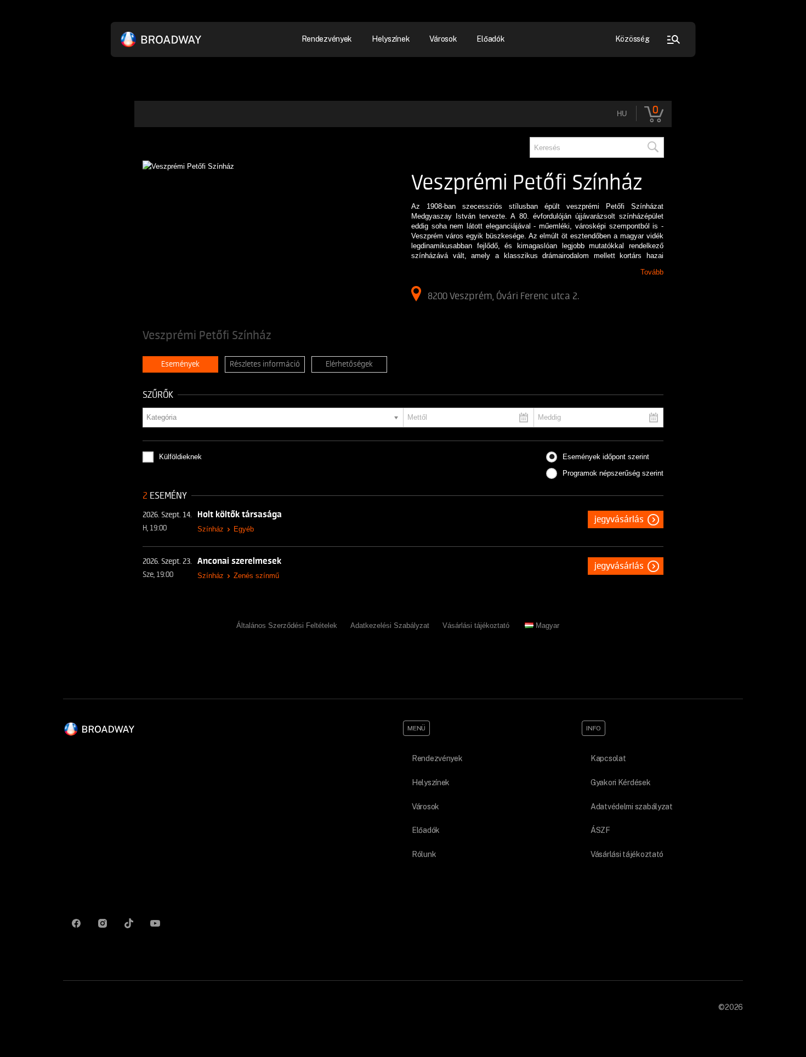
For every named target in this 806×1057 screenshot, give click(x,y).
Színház (210, 529)
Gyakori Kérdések (621, 782)
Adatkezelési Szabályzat (389, 625)
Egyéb (244, 529)
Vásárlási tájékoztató (475, 625)
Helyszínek (391, 39)
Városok (443, 39)
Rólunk (424, 854)
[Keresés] (652, 147)
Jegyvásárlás (619, 519)
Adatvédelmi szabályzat (632, 806)
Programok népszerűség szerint (613, 473)
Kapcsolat (608, 758)
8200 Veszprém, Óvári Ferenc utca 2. (503, 295)
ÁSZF (600, 830)
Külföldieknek (180, 457)
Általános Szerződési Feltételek (286, 625)
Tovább (651, 272)
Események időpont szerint (606, 457)
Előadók (490, 39)
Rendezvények (437, 758)
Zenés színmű (256, 576)
